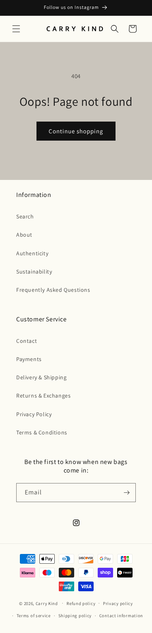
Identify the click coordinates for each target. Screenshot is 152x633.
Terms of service (34, 615)
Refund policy (80, 603)
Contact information (121, 615)
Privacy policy (118, 603)
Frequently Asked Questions (53, 289)
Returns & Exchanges (43, 395)
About (24, 234)
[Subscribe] (126, 492)
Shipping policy (75, 615)
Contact (26, 340)
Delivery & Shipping (41, 377)
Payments (29, 359)
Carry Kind (47, 603)
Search (25, 216)
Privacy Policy (33, 414)
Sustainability (34, 271)
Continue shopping (76, 131)
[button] (16, 29)
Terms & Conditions (41, 432)
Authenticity (32, 253)
